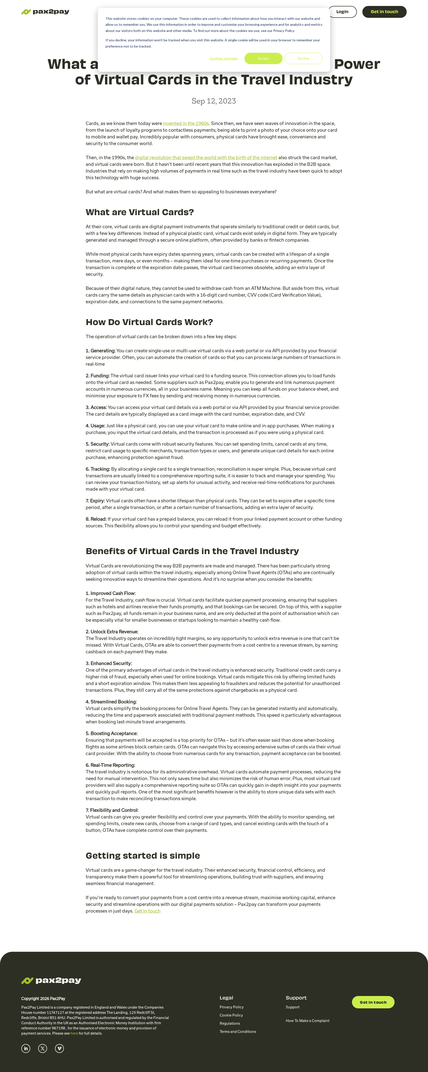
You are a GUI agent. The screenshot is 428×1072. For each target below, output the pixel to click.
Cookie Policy (231, 1015)
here (74, 1033)
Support (292, 1007)
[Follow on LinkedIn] (25, 1048)
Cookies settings (224, 58)
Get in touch (373, 1003)
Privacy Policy (232, 1007)
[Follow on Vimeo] (59, 1048)
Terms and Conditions (238, 1032)
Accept (263, 58)
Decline (303, 58)
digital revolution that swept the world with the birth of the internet (206, 157)
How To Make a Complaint (307, 1021)
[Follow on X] (42, 1048)
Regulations (230, 1023)
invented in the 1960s (186, 123)
